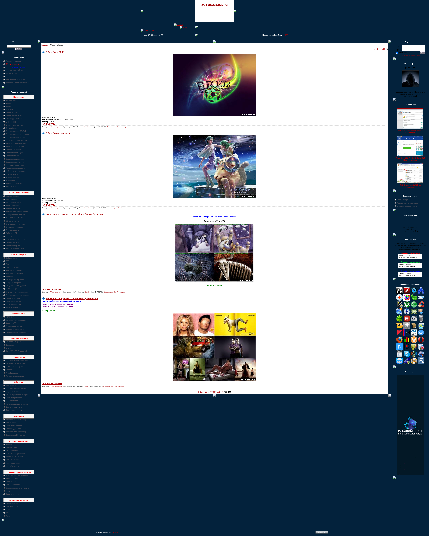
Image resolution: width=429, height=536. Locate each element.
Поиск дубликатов (13, 230)
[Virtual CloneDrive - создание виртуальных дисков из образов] (414, 363)
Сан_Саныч (88, 127)
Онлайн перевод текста (407, 206)
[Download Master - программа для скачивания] (421, 314)
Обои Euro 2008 (55, 52)
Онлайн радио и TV (14, 289)
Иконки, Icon (11, 482)
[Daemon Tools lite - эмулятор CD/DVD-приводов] (406, 314)
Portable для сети (13, 307)
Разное (9, 516)
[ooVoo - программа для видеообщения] (414, 342)
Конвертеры (11, 122)
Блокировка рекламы (14, 273)
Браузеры (10, 277)
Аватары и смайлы (14, 270)
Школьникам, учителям (15, 407)
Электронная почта (14, 304)
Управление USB (13, 242)
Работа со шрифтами (15, 146)
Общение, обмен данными (17, 286)
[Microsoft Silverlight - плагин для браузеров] (421, 335)
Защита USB (11, 323)
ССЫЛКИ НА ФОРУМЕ (52, 289)
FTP (7, 261)
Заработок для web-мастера (18, 83)
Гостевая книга (12, 73)
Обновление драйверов (16, 342)
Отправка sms (12, 451)
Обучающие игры (13, 392)
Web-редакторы (12, 267)
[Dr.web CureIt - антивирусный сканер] (399, 321)
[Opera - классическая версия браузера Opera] (421, 342)
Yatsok (87, 292)
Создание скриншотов (15, 162)
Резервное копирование (16, 239)
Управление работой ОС (16, 246)
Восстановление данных (16, 202)
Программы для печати (15, 137)
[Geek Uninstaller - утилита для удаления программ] (421, 321)
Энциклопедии (12, 401)
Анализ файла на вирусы (407, 203)
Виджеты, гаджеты (13, 479)
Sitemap (116, 532)
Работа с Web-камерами (16, 143)
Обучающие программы (16, 388)
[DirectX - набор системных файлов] (414, 314)
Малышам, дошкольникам (17, 404)
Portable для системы (15, 249)
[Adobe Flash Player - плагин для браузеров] (406, 293)
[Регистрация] (147, 30)
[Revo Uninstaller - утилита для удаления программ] (421, 349)
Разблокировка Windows (16, 332)
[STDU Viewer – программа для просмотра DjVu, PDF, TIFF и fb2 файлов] (421, 356)
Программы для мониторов (17, 134)
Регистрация (415, 55)
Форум (8, 77)
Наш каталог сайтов (14, 70)
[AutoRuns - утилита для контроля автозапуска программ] (421, 300)
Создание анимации (14, 153)
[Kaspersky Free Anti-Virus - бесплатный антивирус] (399, 335)
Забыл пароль (405, 55)
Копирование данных (14, 125)
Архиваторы (11, 100)
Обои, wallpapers (13, 485)
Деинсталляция (12, 205)
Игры (8, 513)
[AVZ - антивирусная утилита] (399, 307)
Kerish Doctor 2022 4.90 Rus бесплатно (410, 132)
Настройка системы (14, 218)
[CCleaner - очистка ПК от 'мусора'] (421, 307)
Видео (8, 106)
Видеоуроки (11, 385)
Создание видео (12, 156)
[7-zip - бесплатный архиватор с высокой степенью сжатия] (399, 293)
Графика (9, 109)
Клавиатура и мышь (14, 119)
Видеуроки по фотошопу (16, 420)
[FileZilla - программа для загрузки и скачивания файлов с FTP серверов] (406, 321)
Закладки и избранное (15, 280)
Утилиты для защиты (14, 326)
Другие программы (14, 184)
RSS (286, 35)
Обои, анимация (12, 460)
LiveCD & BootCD (13, 506)
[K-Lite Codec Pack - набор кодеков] (421, 328)
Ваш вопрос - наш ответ (16, 80)
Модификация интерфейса (17, 475)
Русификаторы (12, 373)
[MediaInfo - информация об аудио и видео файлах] (406, 335)
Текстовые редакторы (15, 165)
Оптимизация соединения (17, 292)
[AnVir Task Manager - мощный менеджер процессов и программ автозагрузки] (399, 300)
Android (9, 444)
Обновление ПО (12, 221)
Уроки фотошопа (13, 423)
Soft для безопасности (15, 329)
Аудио (8, 103)
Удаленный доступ (13, 301)
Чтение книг (11, 180)
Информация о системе (16, 215)
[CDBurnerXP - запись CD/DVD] (399, 314)
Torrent (8, 264)
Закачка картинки (404, 200)
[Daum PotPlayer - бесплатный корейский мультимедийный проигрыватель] (399, 349)
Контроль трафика (13, 283)
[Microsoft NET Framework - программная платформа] (414, 335)
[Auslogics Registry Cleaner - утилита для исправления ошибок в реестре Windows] (414, 300)
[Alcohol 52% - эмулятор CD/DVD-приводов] (421, 293)
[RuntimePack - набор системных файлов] (399, 356)
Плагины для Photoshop (16, 429)
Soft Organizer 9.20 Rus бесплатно (410, 186)
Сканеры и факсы (13, 150)
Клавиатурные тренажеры (17, 395)
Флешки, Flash (12, 174)
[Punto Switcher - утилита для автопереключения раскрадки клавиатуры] (406, 349)
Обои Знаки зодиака (58, 133)
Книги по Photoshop (14, 426)
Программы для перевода (17, 360)
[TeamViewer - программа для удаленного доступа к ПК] (399, 363)
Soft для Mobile (12, 448)
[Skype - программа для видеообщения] (406, 356)
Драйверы (10, 345)
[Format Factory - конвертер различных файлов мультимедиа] (414, 321)
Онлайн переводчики (14, 367)
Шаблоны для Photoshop (16, 432)
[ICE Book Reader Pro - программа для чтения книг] (414, 328)
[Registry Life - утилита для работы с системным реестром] (414, 349)
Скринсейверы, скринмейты (17, 488)
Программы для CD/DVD (16, 131)
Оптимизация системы (15, 224)
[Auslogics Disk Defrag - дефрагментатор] (406, 300)
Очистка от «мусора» (15, 227)
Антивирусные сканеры (16, 320)
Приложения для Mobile (15, 454)
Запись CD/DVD (12, 113)
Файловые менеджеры (15, 171)
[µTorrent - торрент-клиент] (406, 307)
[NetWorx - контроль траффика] (406, 342)
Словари (9, 370)
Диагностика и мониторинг (17, 211)
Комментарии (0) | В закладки (117, 127)
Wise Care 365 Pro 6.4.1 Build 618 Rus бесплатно (410, 159)
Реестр (9, 236)
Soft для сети (11, 258)
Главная (44, 45)
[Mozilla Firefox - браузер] (399, 342)
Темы (8, 491)
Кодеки (8, 348)
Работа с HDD (12, 233)
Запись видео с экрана (15, 116)
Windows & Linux (12, 503)
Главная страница (13, 61)
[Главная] (178, 24)
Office (8, 510)
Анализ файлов (12, 196)
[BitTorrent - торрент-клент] (414, 307)
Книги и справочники (14, 398)
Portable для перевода (15, 376)
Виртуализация (12, 199)
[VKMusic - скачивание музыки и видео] (421, 363)
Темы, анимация (13, 463)
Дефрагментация (13, 208)
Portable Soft (11, 187)
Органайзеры (11, 128)
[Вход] (183, 27)
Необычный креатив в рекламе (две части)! (72, 298)
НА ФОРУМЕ (48, 124)
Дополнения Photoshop (15, 435)
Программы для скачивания (17, 295)
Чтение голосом (12, 177)
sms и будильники (13, 466)
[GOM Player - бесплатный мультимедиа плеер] (399, 328)
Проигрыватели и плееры (16, 140)
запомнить (402, 53)
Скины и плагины (13, 298)
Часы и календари (13, 494)
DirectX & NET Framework (16, 351)
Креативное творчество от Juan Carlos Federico (74, 214)
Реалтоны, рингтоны (14, 457)
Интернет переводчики (15, 363)
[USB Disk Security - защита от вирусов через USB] (406, 363)
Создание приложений (15, 159)
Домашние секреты (14, 410)
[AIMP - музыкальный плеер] (414, 293)
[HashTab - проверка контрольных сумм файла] (406, 328)
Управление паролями (15, 168)
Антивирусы (11, 317)
